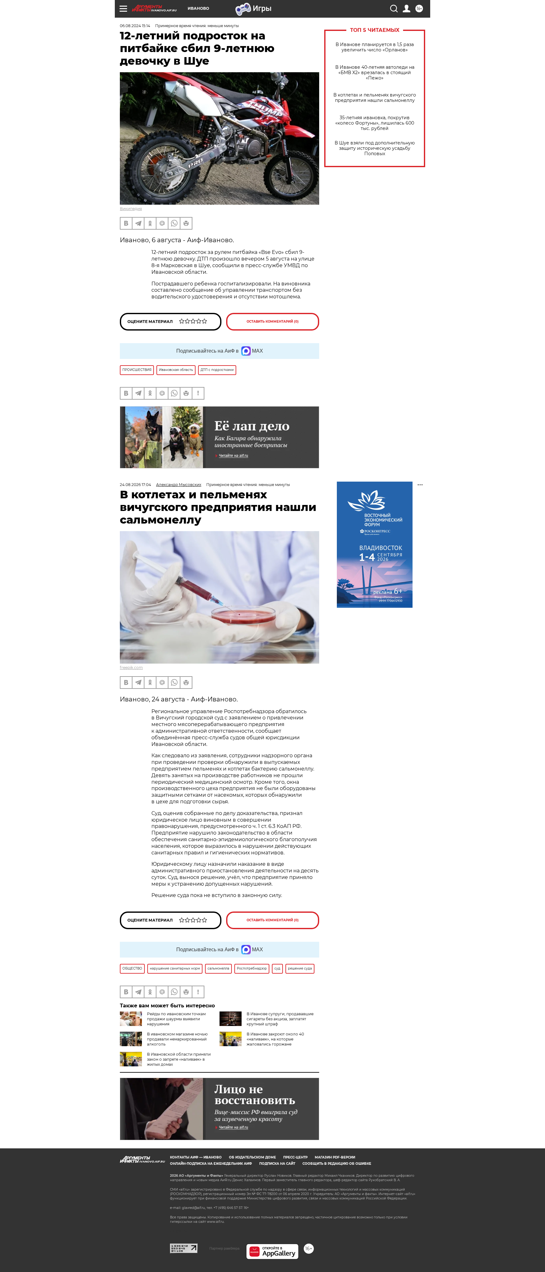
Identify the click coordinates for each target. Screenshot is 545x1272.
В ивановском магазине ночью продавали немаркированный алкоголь (177, 1039)
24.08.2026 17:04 (135, 484)
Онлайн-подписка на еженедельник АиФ (211, 1164)
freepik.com (131, 667)
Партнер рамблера (224, 1248)
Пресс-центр (295, 1157)
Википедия (131, 208)
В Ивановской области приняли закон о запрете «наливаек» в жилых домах (179, 1059)
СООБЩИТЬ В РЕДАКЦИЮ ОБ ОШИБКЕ (336, 1164)
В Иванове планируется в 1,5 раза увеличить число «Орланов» (375, 47)
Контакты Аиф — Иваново (196, 1157)
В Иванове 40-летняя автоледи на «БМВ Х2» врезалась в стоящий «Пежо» (374, 73)
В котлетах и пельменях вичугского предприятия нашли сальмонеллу (374, 97)
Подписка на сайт (277, 1164)
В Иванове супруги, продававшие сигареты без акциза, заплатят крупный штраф (280, 1018)
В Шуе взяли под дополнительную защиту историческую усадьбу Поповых (375, 148)
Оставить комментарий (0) (273, 321)
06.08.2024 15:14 (135, 25)
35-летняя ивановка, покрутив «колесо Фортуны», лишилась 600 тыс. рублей (374, 123)
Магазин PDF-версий (335, 1157)
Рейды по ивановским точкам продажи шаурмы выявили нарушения (176, 1018)
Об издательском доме (252, 1157)
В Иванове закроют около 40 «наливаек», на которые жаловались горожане (275, 1039)
